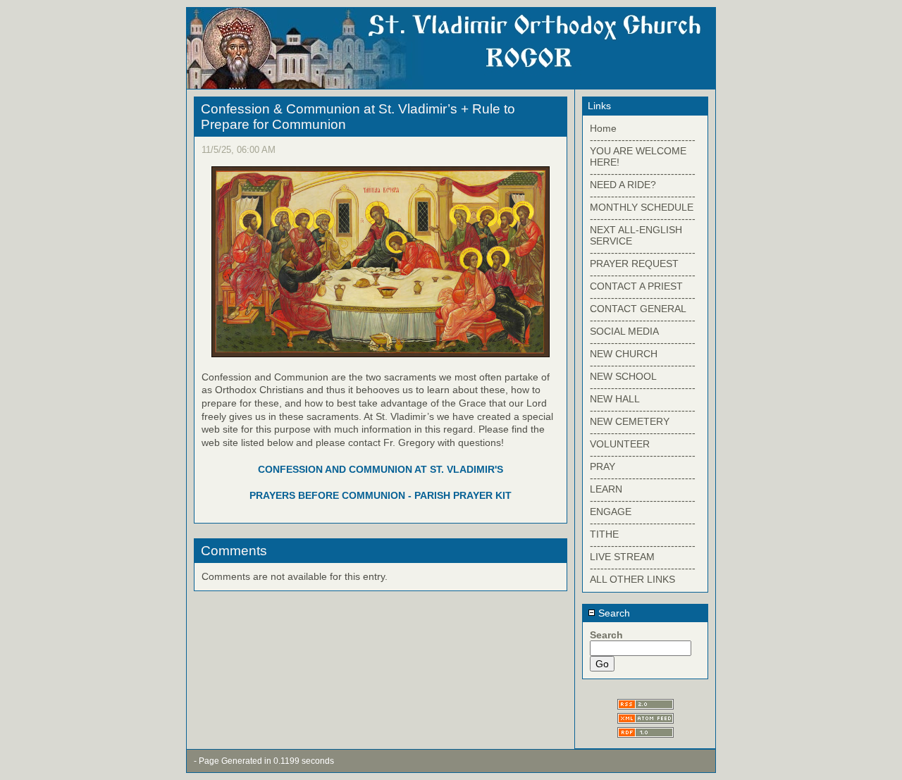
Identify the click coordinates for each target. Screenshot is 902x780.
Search (612, 613)
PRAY (602, 466)
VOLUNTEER (620, 444)
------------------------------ (643, 139)
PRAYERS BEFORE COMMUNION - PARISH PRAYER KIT (380, 495)
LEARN (606, 489)
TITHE (604, 534)
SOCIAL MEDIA (624, 331)
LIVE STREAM (622, 556)
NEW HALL (615, 398)
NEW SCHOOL (623, 376)
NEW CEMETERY (629, 421)
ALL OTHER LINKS (632, 579)
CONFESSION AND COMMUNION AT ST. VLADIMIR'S (380, 469)
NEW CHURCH (623, 353)
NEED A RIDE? (623, 184)
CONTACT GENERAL (638, 308)
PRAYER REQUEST (634, 263)
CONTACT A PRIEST (636, 286)
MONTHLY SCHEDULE (641, 207)
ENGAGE (610, 511)
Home (603, 128)
